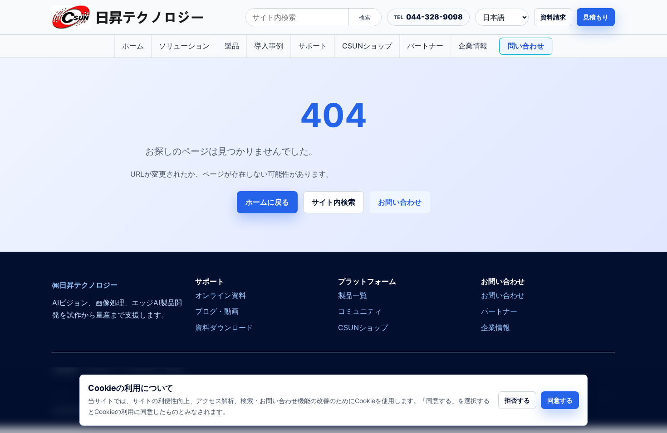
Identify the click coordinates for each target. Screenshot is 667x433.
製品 (232, 45)
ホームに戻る (267, 202)
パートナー (425, 45)
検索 (365, 17)
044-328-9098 (434, 16)
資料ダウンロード (224, 327)
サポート (312, 45)
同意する (560, 400)
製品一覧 (352, 295)
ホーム (133, 45)
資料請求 (553, 17)
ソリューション (184, 45)
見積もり (595, 17)
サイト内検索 (333, 202)
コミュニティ (360, 311)
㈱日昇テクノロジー (85, 285)
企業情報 (472, 45)
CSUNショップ (367, 45)
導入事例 (268, 45)
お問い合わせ (400, 202)
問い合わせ (526, 45)
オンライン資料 (220, 295)
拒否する (517, 400)
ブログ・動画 (217, 311)
